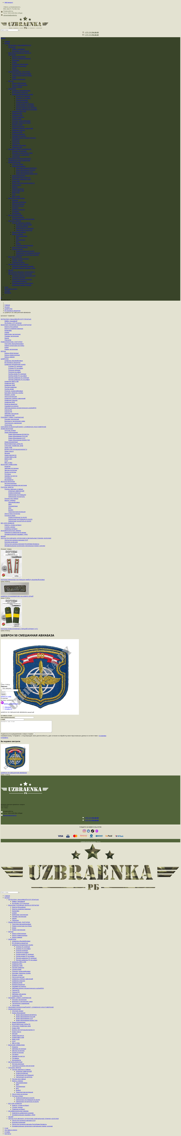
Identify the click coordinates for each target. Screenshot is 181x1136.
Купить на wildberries (11, 704)
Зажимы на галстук (18, 209)
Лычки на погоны (18, 206)
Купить (3, 694)
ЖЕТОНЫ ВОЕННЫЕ (15, 215)
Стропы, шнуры (17, 260)
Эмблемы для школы (19, 145)
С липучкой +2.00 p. (19, 688)
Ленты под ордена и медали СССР (24, 276)
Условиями (102, 736)
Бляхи (14, 77)
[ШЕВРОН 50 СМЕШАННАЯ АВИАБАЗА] (15, 771)
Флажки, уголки (17, 124)
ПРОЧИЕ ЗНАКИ (17, 164)
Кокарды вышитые (18, 134)
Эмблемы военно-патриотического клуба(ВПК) (20, 408)
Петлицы (15, 208)
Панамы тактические (19, 66)
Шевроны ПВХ (17, 147)
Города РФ (16, 143)
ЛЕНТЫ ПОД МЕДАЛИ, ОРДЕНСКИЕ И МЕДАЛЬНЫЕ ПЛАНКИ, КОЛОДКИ (21, 273)
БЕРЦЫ (10, 81)
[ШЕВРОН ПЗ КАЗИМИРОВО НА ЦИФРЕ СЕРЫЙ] (15, 594)
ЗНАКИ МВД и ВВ (18, 191)
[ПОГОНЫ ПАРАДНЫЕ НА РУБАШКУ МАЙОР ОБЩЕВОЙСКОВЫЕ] (11, 578)
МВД (17, 238)
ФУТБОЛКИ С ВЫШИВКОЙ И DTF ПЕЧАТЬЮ (16, 319)
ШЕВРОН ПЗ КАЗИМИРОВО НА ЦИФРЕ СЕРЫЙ (17, 596)
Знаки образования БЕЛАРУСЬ (26, 168)
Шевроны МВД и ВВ (19, 111)
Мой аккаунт (9, 2)
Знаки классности (18, 189)
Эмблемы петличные (19, 202)
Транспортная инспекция (24, 245)
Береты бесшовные (19, 57)
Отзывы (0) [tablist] (8, 709)
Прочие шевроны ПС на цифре (26, 109)
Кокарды (15, 200)
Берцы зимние (17, 87)
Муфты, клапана (17, 234)
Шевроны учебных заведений (22, 128)
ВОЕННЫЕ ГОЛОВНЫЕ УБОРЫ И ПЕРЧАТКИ (16, 325)
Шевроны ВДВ (17, 132)
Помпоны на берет (18, 262)
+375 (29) (92, 32)
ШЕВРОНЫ (12, 89)
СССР (14, 194)
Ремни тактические (18, 79)
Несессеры (16, 157)
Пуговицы (15, 211)
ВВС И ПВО (16, 196)
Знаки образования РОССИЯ (25, 170)
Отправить (4, 737)
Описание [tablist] (8, 707)
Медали (14, 187)
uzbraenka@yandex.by (10, 15)
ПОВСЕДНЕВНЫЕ (22, 226)
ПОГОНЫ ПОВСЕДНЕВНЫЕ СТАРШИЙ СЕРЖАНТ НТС (19, 629)
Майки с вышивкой (18, 49)
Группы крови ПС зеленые (25, 104)
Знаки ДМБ (16, 181)
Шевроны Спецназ (18, 130)
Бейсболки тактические (20, 64)
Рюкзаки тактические (19, 151)
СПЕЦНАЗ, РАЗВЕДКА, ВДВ (21, 179)
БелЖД (18, 243)
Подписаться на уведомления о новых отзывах (17, 734)
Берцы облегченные (19, 83)
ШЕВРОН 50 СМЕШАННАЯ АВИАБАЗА (14, 773)
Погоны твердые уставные (21, 223)
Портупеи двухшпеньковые (21, 73)
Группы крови (16, 119)
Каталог (7, 43)
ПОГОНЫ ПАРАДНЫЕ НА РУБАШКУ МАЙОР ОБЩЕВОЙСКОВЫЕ (23, 580)
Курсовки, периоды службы (21, 123)
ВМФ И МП (16, 192)
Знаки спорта (16, 185)
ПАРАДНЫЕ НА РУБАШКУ (25, 228)
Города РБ (15, 141)
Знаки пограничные (18, 175)
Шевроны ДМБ (17, 115)
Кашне (14, 68)
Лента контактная (18, 126)
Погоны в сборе (17, 249)
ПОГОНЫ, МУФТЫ (14, 221)
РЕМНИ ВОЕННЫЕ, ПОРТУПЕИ (19, 72)
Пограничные (20, 240)
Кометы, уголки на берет (20, 259)
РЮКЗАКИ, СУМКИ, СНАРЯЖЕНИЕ (19, 149)
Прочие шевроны (18, 117)
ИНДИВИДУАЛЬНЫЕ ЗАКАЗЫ (18, 264)
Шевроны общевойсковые (21, 90)
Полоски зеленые (22, 100)
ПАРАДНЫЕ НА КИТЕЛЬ (24, 230)
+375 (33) (92, 35)
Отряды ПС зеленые (23, 96)
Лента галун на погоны (20, 247)
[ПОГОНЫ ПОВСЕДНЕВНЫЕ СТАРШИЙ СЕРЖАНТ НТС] (11, 627)
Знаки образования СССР (24, 172)
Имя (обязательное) (8, 717)
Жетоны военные (18, 217)
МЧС (17, 242)
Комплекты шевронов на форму (23, 266)
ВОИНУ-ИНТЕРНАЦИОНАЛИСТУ (23, 183)
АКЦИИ (10, 270)
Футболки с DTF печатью (20, 51)
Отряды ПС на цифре (23, 98)
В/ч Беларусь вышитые (20, 92)
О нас (6, 287)
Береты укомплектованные (21, 58)
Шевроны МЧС (17, 113)
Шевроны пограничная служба (22, 94)
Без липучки (7, 688)
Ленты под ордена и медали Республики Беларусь (22, 280)
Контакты (8, 293)
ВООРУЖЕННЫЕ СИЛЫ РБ (21, 177)
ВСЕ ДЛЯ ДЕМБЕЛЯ (15, 257)
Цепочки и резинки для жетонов (23, 219)
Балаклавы (15, 60)
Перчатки (15, 70)
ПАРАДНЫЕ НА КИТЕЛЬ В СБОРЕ (27, 255)
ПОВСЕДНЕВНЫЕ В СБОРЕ (25, 251)
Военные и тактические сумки (22, 153)
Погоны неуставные (19, 232)
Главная (7, 41)
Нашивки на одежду (19, 136)
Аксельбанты (16, 213)
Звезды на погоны (18, 204)
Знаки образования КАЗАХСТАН (26, 174)
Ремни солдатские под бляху (22, 75)
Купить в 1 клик (6, 696)
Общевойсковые (21, 236)
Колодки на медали (18, 277)
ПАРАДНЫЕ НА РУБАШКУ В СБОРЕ (28, 253)
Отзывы (7, 291)
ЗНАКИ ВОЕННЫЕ (14, 162)
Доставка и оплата (11, 289)
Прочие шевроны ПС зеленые (26, 107)
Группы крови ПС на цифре (25, 106)
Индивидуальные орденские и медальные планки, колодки (22, 284)
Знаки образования (18, 166)
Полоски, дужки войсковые (21, 121)
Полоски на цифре (22, 102)
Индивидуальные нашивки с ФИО (23, 268)
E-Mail (3, 719)
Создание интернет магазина (88, 841)
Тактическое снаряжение (20, 155)
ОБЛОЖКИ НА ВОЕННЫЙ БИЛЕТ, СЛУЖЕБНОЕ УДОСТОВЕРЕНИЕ (19, 159)
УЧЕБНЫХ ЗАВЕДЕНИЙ (24, 225)
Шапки (14, 62)
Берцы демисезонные (19, 85)
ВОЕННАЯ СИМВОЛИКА (16, 198)
